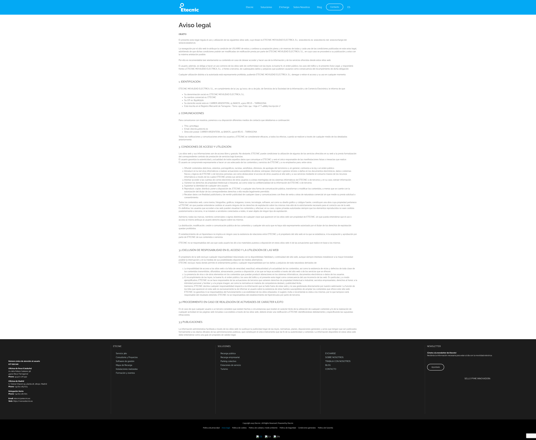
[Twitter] (16, 411)
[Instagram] (24, 411)
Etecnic (290, 423)
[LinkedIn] (13, 411)
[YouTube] (20, 411)
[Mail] (9, 411)
